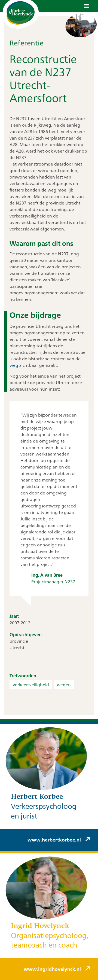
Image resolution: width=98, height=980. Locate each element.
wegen (64, 684)
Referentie (27, 43)
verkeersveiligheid (31, 684)
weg (14, 365)
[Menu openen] (87, 6)
